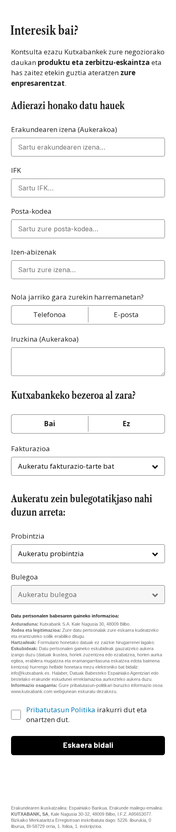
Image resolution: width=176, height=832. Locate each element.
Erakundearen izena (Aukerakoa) (64, 129)
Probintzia (28, 536)
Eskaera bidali (88, 744)
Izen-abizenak (33, 252)
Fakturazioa (30, 448)
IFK (16, 170)
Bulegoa (86, 577)
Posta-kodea (31, 211)
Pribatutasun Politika (60, 709)
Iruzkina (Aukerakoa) (45, 339)
